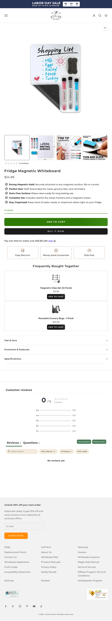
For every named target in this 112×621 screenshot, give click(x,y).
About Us (46, 552)
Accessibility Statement (17, 572)
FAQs (7, 547)
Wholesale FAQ (49, 557)
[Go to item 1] (17, 147)
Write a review (99, 442)
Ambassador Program (90, 580)
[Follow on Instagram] (20, 606)
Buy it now (56, 231)
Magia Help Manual (88, 562)
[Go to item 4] (95, 147)
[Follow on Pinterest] (27, 606)
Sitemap (9, 580)
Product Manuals (50, 562)
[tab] (31, 443)
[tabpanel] (56, 470)
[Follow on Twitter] (12, 606)
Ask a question (84, 442)
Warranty (83, 547)
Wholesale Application (16, 562)
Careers (82, 552)
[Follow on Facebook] (5, 606)
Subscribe (16, 535)
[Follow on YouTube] (34, 606)
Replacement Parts (15, 552)
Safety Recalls (48, 572)
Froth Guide (11, 567)
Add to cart (56, 222)
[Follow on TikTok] (41, 606)
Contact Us (10, 557)
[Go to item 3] (69, 147)
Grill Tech (46, 547)
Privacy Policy (48, 567)
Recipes (45, 580)
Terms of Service (87, 567)
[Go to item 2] (43, 147)
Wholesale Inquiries (89, 557)
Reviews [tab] (14, 442)
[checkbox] (82, 451)
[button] (56, 410)
